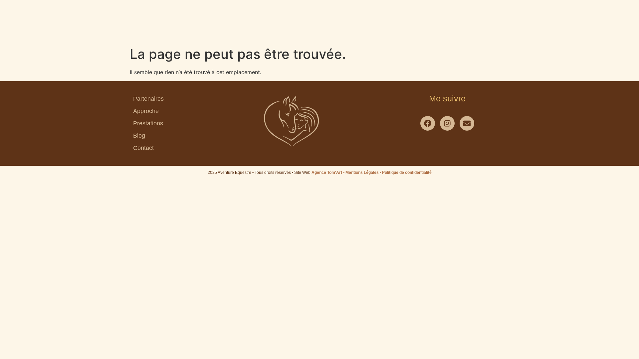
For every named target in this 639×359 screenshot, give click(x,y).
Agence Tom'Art (327, 172)
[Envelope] (467, 123)
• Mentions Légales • (362, 172)
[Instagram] (447, 123)
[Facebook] (427, 123)
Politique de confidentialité (407, 172)
